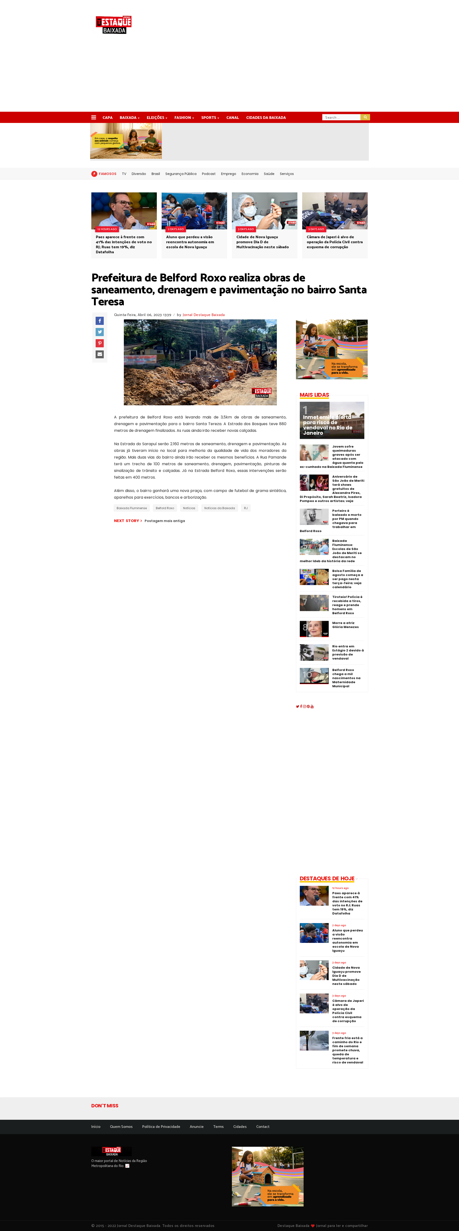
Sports (208, 118)
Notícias (189, 508)
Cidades (240, 1127)
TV (124, 173)
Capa (108, 118)
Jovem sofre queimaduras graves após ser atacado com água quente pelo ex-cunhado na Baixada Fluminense (331, 456)
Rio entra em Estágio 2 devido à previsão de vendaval (348, 652)
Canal (232, 118)
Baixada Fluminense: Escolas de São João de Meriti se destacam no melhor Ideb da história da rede (331, 551)
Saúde (269, 173)
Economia (250, 173)
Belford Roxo (165, 508)
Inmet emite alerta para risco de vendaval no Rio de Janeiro (327, 425)
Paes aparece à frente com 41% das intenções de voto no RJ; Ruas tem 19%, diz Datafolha (124, 244)
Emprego (228, 173)
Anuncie (197, 1127)
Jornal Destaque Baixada (204, 315)
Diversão (139, 173)
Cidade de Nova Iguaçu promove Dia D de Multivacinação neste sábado (262, 242)
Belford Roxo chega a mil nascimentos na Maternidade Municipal (346, 678)
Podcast (209, 173)
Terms (218, 1127)
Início (95, 1127)
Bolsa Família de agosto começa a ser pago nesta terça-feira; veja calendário (347, 579)
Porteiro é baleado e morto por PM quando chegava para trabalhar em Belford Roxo (330, 521)
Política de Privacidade (161, 1127)
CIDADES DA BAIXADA (266, 118)
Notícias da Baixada (219, 508)
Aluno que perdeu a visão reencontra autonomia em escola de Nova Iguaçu (190, 242)
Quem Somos (121, 1127)
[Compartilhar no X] (100, 332)
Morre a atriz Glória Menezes (345, 625)
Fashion (183, 118)
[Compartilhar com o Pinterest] (100, 343)
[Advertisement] (229, 75)
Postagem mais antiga (165, 520)
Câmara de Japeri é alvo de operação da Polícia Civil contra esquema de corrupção (335, 242)
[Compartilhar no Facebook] (100, 321)
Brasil (156, 173)
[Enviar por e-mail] (100, 354)
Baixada (128, 118)
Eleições (155, 118)
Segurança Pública (181, 173)
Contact (262, 1127)
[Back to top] (447, 1219)
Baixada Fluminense (132, 508)
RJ (246, 508)
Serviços (287, 173)
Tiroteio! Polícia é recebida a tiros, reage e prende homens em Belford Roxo (347, 605)
